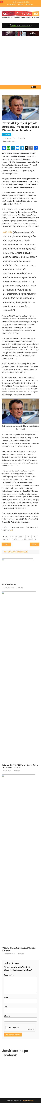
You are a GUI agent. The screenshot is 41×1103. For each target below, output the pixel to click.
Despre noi (12, 4)
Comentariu (9, 975)
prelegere (15, 539)
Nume (6, 997)
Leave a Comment (9, 141)
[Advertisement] (20, 63)
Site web (7, 1016)
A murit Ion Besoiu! (9, 584)
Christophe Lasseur (16, 536)
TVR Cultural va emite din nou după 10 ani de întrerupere (18, 949)
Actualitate (6, 134)
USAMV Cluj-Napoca (29, 539)
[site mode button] (33, 87)
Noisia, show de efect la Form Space (8, 544)
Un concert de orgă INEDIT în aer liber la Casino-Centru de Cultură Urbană (20, 766)
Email (6, 1007)
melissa (6, 539)
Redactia (21, 138)
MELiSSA (7, 232)
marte (34, 536)
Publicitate (29, 4)
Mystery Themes (28, 1100)
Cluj (28, 536)
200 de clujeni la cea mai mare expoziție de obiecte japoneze (35, 544)
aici (11, 530)
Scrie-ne (20, 4)
